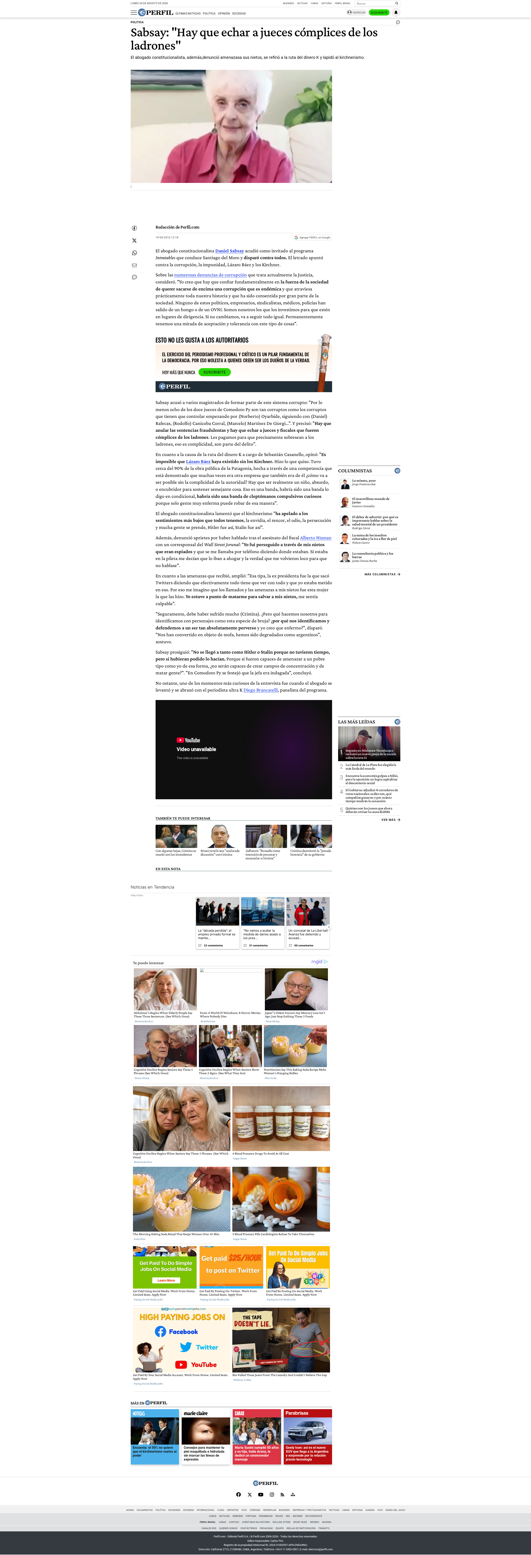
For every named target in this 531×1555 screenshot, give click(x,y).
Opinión (224, 13)
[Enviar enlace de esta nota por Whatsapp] (134, 253)
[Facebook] (238, 1495)
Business (288, 3)
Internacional (205, 1510)
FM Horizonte (313, 1516)
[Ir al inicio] (155, 12)
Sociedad (239, 13)
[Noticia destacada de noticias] (155, 1414)
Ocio (244, 1510)
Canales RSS (208, 1528)
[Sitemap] (293, 1495)
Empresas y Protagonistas (309, 1510)
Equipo (280, 1528)
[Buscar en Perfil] (396, 3)
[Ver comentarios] (397, 23)
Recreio (314, 1522)
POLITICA (137, 22)
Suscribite (379, 12)
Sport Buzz (300, 1522)
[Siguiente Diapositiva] (328, 927)
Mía (288, 1516)
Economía (174, 1510)
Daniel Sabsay (229, 250)
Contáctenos (248, 1528)
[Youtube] (260, 1495)
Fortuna (251, 1516)
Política (209, 13)
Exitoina (357, 1510)
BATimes (297, 1516)
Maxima (326, 1522)
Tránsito (324, 1528)
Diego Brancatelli (261, 690)
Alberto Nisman (315, 537)
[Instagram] (272, 1494)
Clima (220, 1510)
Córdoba (255, 1510)
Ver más (388, 819)
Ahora (130, 1510)
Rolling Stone (281, 1522)
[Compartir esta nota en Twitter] (134, 240)
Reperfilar (269, 1510)
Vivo (380, 1510)
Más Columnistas (380, 574)
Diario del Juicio (395, 1510)
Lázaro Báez (198, 461)
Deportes (233, 1510)
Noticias (302, 3)
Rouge (279, 1516)
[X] (249, 1494)
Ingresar (359, 12)
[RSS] (282, 1495)
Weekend (238, 1516)
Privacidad (266, 1528)
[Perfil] (156, 1403)
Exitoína (327, 3)
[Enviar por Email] (134, 265)
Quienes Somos (228, 1528)
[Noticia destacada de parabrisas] (308, 1414)
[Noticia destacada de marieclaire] (206, 1414)
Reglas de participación (301, 1528)
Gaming (370, 1510)
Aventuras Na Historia (256, 1522)
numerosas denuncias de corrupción (210, 274)
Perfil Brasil (343, 3)
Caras (314, 3)
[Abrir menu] (134, 12)
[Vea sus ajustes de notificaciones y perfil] (396, 12)
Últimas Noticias (188, 13)
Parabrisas (266, 1516)
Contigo (234, 1522)
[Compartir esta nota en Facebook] (134, 228)
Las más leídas (356, 721)
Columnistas (355, 470)
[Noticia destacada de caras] (257, 1414)
